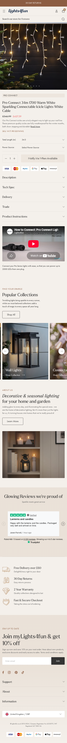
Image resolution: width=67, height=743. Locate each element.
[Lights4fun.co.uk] (18, 11)
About (6, 691)
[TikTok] (23, 672)
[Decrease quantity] (4, 158)
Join (58, 660)
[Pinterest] (16, 672)
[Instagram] (9, 672)
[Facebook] (3, 672)
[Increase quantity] (15, 158)
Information (9, 701)
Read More (35, 126)
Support (7, 682)
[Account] (56, 11)
